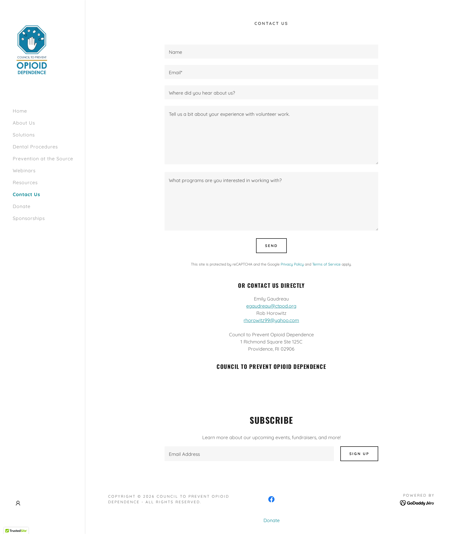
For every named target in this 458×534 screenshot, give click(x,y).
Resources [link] (25, 182)
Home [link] (20, 111)
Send (271, 245)
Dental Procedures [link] (35, 147)
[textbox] (271, 52)
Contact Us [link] (26, 194)
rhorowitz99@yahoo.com (271, 320)
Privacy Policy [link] (292, 264)
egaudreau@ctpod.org (271, 306)
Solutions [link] (24, 135)
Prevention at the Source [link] (43, 159)
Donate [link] (21, 206)
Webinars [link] (24, 170)
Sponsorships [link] (29, 218)
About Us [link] (24, 123)
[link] (32, 51)
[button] (18, 503)
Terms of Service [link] (326, 264)
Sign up (359, 453)
